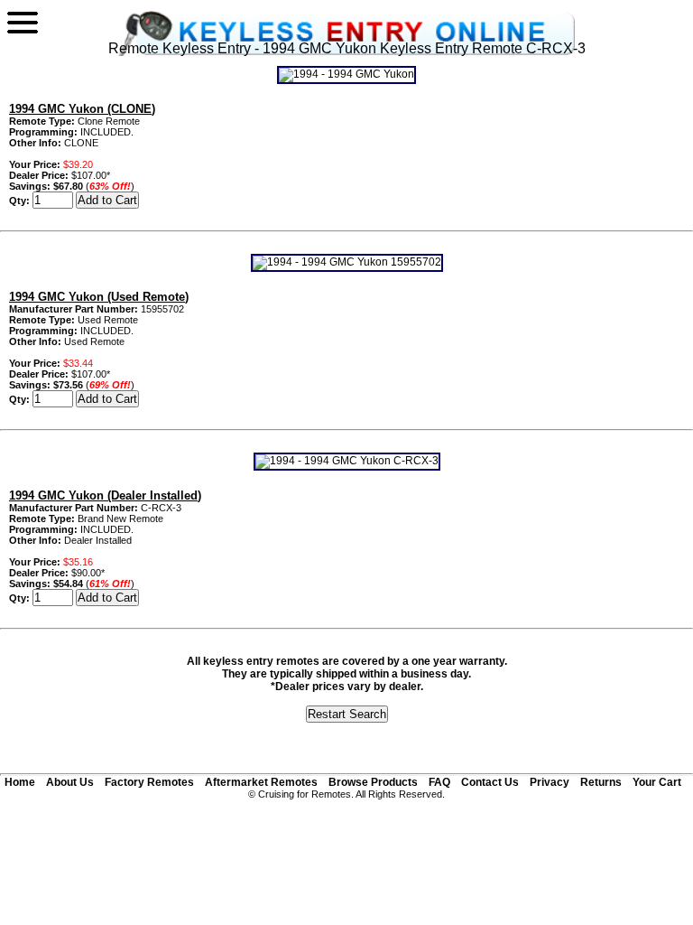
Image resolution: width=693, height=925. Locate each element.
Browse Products (373, 782)
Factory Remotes (149, 782)
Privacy (549, 782)
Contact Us (490, 782)
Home (20, 782)
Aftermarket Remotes (261, 782)
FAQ (439, 782)
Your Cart (657, 782)
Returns (601, 782)
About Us (70, 782)
